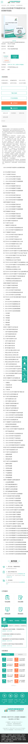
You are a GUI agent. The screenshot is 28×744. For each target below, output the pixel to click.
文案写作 (11, 741)
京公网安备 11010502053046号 (14, 725)
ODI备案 (3, 738)
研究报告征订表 (21, 573)
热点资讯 (11, 719)
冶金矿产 (11, 625)
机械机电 (23, 625)
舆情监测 (20, 654)
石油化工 (17, 625)
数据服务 (23, 717)
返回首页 (25, 380)
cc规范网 (9, 735)
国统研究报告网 (5, 736)
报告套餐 (5, 117)
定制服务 (17, 717)
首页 (8, 5)
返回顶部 (25, 359)
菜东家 (19, 739)
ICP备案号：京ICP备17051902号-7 (14, 722)
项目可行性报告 (16, 735)
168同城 (6, 741)
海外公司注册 (10, 738)
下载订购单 (14, 93)
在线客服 (25, 365)
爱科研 (23, 735)
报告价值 (21, 113)
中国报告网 (13, 736)
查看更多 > (14, 685)
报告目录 (5, 113)
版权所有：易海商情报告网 (14, 723)
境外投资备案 (18, 738)
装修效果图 (8, 739)
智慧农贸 (15, 739)
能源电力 (4, 625)
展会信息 (8, 654)
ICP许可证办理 (20, 736)
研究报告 (12, 5)
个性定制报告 (14, 98)
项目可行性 (10, 717)
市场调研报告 (19, 5)
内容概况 (13, 113)
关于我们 (16, 719)
